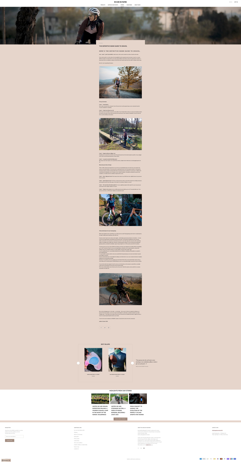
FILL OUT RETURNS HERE (79, 430)
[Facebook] (138, 448)
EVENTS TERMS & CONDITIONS (80, 444)
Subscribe (9, 440)
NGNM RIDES (129, 5)
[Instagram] (141, 448)
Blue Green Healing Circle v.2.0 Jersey (117, 374)
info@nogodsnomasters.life (217, 430)
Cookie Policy (76, 440)
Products (103, 5)
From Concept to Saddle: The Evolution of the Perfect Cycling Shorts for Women (137, 410)
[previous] (78, 363)
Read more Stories (120, 419)
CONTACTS (76, 448)
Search (230, 2)
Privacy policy (76, 438)
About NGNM (137, 5)
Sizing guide (76, 436)
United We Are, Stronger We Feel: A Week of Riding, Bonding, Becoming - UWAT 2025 (118, 410)
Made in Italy (76, 446)
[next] (132, 363)
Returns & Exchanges (78, 434)
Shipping (75, 432)
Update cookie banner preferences (133, 459)
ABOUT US (148, 444)
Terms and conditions (78, 442)
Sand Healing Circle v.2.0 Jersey (93, 374)
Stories (122, 5)
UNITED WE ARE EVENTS (113, 5)
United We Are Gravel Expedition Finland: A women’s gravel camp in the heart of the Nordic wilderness (100, 410)
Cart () (236, 2)
